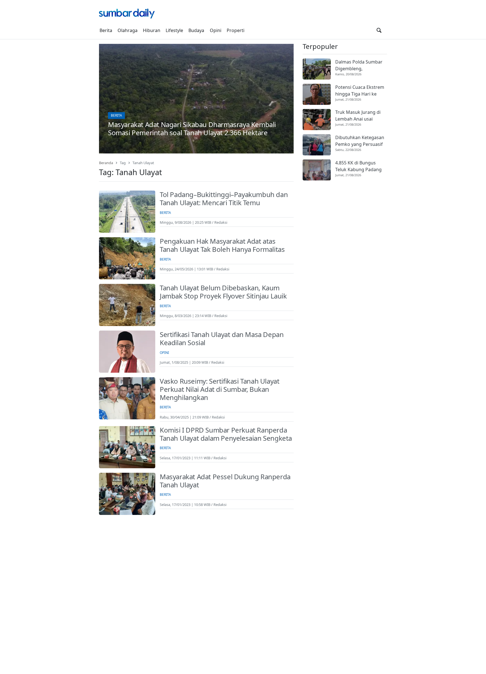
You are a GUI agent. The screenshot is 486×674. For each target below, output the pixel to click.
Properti (235, 30)
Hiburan (151, 30)
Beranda (106, 162)
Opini (215, 30)
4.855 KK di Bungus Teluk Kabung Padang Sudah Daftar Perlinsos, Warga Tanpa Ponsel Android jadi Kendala (360, 166)
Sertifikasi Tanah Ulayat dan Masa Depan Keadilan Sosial (222, 338)
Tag (123, 162)
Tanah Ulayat (143, 162)
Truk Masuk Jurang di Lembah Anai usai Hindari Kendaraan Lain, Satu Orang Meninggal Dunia (360, 116)
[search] (379, 30)
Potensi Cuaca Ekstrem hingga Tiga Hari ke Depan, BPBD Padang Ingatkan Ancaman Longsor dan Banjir (359, 90)
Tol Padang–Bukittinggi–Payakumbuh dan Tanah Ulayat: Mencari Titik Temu (224, 198)
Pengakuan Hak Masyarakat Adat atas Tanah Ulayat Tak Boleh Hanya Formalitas (222, 245)
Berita (106, 30)
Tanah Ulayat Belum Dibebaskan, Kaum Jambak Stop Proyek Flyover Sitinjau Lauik (223, 291)
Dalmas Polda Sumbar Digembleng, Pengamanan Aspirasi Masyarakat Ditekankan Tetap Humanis (360, 65)
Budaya (196, 30)
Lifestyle (174, 30)
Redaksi (220, 222)
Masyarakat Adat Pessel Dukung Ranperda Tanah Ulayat (225, 480)
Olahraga (128, 30)
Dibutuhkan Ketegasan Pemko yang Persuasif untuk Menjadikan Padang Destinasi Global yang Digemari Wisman (359, 141)
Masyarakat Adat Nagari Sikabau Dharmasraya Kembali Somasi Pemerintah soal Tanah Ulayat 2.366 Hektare (192, 128)
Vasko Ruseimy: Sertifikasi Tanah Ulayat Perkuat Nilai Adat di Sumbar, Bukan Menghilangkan (219, 389)
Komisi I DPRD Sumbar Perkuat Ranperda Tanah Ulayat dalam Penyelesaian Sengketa (226, 434)
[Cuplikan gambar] (317, 69)
